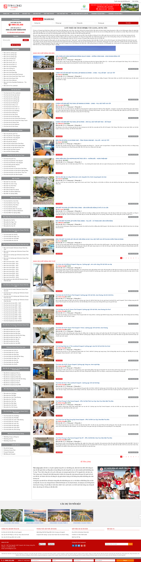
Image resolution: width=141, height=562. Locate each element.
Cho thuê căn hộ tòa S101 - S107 (12, 303)
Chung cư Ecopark (38, 30)
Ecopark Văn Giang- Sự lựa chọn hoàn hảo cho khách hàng (52, 534)
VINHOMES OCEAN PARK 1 (98, 13)
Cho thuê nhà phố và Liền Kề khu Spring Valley (16, 170)
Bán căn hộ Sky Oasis (9, 70)
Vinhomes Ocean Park (9, 450)
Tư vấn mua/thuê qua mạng (15, 32)
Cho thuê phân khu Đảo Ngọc (11, 425)
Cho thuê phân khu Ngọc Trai (11, 236)
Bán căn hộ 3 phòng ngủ (10, 56)
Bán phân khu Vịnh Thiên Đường (12, 397)
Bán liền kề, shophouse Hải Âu (12, 382)
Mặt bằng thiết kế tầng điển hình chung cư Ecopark (51, 532)
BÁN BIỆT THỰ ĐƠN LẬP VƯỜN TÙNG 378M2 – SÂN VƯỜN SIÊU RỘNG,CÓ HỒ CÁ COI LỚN (82, 207)
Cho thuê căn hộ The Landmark (12, 93)
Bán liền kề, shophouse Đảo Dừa (12, 376)
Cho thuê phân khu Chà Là (11, 350)
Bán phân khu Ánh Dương (10, 407)
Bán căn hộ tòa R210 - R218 (11, 277)
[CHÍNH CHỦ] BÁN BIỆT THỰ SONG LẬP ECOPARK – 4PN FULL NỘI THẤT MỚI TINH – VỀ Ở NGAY (83, 122)
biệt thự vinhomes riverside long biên (117, 555)
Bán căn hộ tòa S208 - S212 (11, 267)
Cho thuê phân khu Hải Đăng (11, 415)
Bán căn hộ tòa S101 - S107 (11, 261)
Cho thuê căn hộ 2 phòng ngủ (11, 98)
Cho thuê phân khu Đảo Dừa (11, 354)
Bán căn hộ (15, 13)
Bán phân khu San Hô (9, 226)
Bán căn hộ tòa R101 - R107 (11, 271)
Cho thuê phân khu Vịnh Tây (11, 423)
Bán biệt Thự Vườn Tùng (10, 183)
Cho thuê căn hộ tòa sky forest (12, 95)
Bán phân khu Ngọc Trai (10, 222)
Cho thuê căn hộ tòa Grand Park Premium (15, 118)
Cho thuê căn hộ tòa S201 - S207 (12, 307)
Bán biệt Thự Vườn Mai (10, 181)
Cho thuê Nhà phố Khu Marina (12, 164)
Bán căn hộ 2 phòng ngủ (10, 54)
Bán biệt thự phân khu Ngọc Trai (12, 337)
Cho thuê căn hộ (49, 13)
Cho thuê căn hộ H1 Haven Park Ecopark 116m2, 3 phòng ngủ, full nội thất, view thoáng (82, 328)
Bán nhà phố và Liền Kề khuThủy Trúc (14, 147)
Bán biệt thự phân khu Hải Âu (11, 341)
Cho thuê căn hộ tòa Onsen (11, 126)
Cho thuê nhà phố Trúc (10, 158)
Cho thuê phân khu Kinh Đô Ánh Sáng (14, 356)
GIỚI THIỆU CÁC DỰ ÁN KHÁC (80, 529)
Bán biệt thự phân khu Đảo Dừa (12, 333)
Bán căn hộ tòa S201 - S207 (11, 265)
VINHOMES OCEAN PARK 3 (10, 16)
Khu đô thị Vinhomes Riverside (80, 532)
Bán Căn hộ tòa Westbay (10, 66)
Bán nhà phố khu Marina (10, 141)
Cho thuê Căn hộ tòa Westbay (11, 110)
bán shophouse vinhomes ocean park (25, 553)
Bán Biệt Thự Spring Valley (11, 193)
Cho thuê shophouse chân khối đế (13, 320)
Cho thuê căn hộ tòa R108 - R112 (12, 315)
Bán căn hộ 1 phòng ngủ (10, 52)
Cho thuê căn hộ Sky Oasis (11, 114)
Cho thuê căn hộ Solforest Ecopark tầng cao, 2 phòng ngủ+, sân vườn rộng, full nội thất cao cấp (84, 264)
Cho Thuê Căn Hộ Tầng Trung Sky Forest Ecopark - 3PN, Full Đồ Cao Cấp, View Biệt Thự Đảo (82, 419)
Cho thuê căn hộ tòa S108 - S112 (12, 305)
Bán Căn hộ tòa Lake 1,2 (10, 62)
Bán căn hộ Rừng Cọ (9, 68)
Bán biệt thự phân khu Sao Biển (12, 343)
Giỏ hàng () (16, 45)
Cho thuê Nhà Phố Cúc (10, 166)
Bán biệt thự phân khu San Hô (11, 339)
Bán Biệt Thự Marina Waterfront (12, 191)
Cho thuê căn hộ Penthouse (11, 102)
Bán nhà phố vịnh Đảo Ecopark (12, 149)
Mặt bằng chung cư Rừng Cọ (11, 436)
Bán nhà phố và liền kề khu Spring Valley (14, 145)
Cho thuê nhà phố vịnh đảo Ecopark (13, 174)
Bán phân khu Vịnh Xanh (10, 405)
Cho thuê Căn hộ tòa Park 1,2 (11, 106)
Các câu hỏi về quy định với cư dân (10, 537)
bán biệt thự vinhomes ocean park (9, 553)
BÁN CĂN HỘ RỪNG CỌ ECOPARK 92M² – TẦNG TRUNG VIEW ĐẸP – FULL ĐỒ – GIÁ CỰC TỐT (82, 140)
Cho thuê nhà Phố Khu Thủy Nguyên (13, 162)
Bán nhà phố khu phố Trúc (11, 133)
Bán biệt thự (26, 13)
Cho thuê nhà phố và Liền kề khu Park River (15, 168)
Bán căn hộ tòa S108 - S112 (11, 263)
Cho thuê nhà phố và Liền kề (79, 13)
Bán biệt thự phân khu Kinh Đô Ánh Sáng (14, 335)
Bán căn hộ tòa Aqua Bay (10, 72)
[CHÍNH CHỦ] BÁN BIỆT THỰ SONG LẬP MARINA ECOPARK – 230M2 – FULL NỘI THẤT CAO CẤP (83, 103)
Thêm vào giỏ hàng (133, 68)
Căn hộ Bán (135, 1)
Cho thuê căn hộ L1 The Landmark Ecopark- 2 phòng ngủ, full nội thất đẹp (77, 383)
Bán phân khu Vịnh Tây (10, 401)
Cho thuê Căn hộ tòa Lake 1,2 (11, 108)
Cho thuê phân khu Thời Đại (11, 421)
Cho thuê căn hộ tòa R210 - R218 (12, 318)
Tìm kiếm (128, 23)
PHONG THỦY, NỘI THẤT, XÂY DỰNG (47, 529)
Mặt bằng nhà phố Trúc (10, 440)
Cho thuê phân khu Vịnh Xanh (11, 427)
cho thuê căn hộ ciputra (103, 555)
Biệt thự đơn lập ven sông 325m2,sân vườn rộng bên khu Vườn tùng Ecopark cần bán (81, 177)
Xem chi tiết (59, 68)
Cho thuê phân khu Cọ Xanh (11, 352)
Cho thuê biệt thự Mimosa (10, 206)
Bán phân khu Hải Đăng (10, 393)
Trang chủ (6, 13)
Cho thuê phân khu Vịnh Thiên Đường (14, 419)
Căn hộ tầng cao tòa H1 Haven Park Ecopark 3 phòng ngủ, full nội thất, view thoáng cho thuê (83, 309)
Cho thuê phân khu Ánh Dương (12, 429)
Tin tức (22, 16)
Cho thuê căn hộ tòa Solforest (11, 124)
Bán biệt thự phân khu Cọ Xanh (12, 331)
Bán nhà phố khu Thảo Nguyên (12, 135)
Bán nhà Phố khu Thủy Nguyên (12, 137)
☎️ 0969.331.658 (10, 547)
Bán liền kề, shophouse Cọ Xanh (12, 375)
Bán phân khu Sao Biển (10, 224)
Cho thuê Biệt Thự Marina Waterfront (13, 210)
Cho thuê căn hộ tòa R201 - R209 (12, 316)
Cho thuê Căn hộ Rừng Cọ (11, 112)
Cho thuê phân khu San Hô (11, 240)
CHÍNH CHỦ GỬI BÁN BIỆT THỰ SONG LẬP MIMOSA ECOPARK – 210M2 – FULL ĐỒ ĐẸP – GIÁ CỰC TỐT (85, 73)
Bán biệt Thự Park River (10, 185)
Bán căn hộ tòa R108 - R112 (11, 273)
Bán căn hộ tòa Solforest (10, 80)
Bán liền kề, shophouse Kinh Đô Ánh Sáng (15, 378)
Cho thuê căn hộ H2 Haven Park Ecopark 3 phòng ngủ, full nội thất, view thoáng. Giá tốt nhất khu (85, 295)
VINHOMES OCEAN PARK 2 (115, 13)
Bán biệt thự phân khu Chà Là (11, 329)
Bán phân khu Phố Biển (10, 395)
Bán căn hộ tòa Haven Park (11, 78)
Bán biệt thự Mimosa (9, 187)
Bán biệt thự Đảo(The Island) (11, 189)
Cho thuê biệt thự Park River (11, 204)
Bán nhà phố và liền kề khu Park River (14, 143)
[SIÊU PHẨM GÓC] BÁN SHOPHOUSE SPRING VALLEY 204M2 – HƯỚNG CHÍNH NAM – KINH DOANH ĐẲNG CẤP (88, 56)
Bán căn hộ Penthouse (10, 58)
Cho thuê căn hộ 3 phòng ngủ (11, 100)
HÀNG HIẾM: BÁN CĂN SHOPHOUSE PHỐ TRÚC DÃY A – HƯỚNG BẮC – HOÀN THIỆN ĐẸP (81, 158)
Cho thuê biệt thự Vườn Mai (11, 201)
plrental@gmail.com (10, 548)
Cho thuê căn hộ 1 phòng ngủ (11, 97)
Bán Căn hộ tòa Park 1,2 (10, 64)
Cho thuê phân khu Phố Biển (11, 417)
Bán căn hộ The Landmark (11, 85)
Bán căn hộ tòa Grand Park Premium (13, 74)
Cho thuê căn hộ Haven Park (11, 122)
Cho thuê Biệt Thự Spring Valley (12, 212)
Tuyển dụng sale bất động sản (122, 1)
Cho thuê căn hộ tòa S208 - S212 (12, 311)
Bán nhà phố (37, 13)
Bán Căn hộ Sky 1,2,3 (9, 60)
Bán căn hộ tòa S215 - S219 (11, 269)
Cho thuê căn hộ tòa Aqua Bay (12, 116)
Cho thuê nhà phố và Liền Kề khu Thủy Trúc (15, 172)
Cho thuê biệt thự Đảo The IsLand (12, 208)
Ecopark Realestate (9, 452)
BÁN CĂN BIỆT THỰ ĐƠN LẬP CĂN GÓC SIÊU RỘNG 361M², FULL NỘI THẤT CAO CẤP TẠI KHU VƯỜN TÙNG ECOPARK (89, 239)
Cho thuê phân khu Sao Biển (11, 238)
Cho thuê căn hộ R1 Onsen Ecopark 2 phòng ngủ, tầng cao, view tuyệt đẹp (78, 364)
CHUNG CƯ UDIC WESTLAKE (79, 534)
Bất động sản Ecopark (9, 454)
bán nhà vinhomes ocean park (40, 553)
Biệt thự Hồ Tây (76, 537)
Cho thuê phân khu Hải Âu (10, 234)
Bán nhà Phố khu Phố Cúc (10, 139)
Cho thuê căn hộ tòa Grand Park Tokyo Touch (15, 120)
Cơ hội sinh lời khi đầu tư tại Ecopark (11, 532)
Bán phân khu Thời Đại (10, 399)
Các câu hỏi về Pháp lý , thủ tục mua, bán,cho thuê (15, 534)
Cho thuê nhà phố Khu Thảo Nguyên (13, 160)
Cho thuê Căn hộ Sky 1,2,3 (11, 104)
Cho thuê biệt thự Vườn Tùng (11, 202)
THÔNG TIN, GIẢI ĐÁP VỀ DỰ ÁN (10, 529)
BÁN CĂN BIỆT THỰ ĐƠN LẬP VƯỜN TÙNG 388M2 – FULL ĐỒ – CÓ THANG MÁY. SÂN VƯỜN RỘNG (84, 221)
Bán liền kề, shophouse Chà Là (12, 373)
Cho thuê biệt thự (62, 13)
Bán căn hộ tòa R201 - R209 (11, 275)
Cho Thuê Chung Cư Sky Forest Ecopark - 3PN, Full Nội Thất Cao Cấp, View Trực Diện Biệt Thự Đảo (84, 401)
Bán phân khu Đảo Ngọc (10, 403)
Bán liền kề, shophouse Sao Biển (12, 384)
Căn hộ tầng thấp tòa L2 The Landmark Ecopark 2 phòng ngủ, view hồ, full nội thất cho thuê (83, 346)
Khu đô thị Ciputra (8, 448)
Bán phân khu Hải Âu (9, 220)
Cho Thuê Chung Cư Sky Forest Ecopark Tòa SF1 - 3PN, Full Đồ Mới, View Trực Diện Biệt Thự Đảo (84, 438)
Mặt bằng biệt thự (8, 438)
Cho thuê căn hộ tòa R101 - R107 (12, 313)
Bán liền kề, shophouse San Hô (12, 380)
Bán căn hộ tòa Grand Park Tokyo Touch (14, 76)
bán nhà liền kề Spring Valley (11, 151)
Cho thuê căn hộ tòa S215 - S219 (12, 309)
